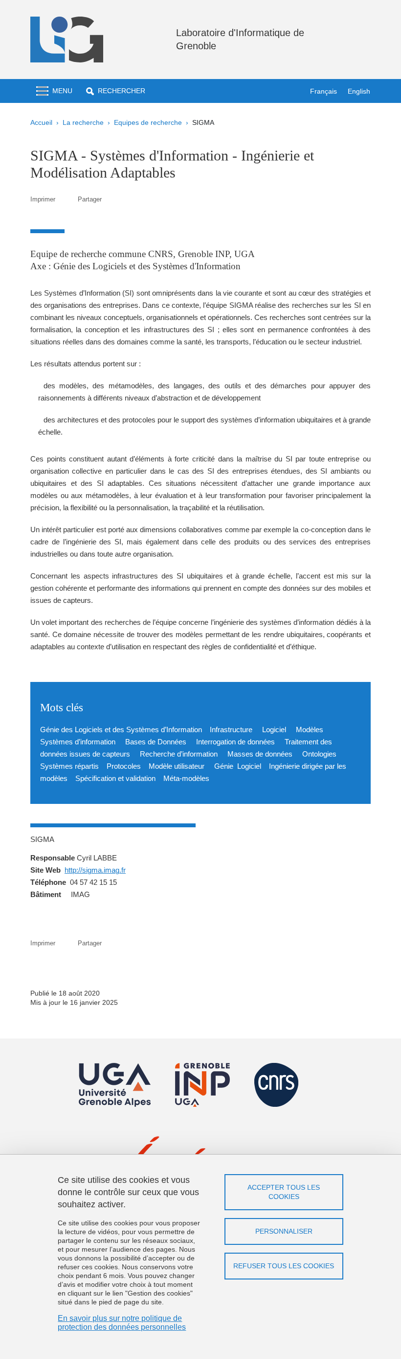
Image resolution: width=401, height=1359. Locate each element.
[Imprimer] (66, 199)
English (359, 91)
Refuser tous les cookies (283, 1266)
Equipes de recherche (148, 122)
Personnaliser (283, 1231)
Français (323, 91)
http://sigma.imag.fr (95, 870)
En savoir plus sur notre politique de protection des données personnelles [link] (122, 1322)
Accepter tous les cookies (283, 1191)
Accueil (41, 122)
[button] (115, 91)
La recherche (83, 122)
